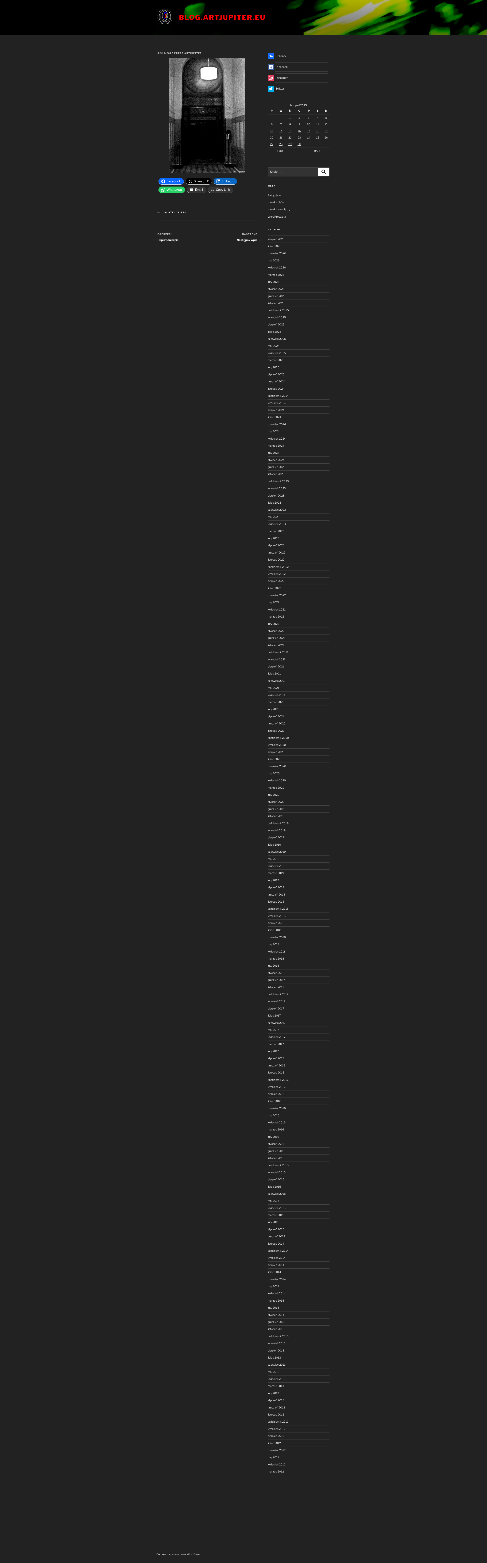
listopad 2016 (276, 1072)
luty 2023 (273, 538)
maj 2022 (273, 602)
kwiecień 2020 (277, 780)
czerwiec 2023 (277, 509)
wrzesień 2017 (276, 1001)
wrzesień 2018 (277, 915)
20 (271, 137)
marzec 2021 (276, 702)
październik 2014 (278, 1250)
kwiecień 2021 (276, 695)
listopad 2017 (276, 987)
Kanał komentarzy (279, 209)
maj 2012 (273, 1457)
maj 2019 (273, 858)
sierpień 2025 (276, 324)
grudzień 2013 (276, 1321)
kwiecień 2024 (277, 438)
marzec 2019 (276, 873)
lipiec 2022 (274, 588)
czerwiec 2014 (277, 1279)
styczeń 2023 (276, 545)
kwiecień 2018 (277, 951)
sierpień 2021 (276, 666)
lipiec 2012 (274, 1443)
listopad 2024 (276, 388)
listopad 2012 (276, 1414)
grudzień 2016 (276, 1065)
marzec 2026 (276, 274)
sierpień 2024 (276, 410)
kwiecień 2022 (277, 609)
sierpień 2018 (276, 923)
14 (280, 130)
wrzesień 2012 (276, 1428)
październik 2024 (278, 395)
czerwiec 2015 (277, 1193)
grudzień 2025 (276, 296)
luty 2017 (273, 1051)
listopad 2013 (276, 1329)
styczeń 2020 (276, 801)
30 (299, 144)
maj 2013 (273, 1371)
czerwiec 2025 (277, 338)
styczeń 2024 (276, 459)
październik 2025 (278, 310)
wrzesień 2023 (277, 488)
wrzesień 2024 (277, 403)
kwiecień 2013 (277, 1378)
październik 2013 (278, 1336)
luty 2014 (273, 1307)
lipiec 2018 (274, 930)
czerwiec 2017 (277, 1022)
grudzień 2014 (276, 1236)
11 (317, 124)
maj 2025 (273, 345)
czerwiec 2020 (277, 766)
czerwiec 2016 (277, 1108)
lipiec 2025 (274, 331)
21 (280, 137)
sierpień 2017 (276, 1008)
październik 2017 (278, 994)
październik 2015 (278, 1165)
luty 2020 (273, 794)
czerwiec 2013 (277, 1364)
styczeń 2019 (276, 887)
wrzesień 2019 (277, 830)
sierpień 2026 (276, 239)
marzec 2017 (276, 1044)
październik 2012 (278, 1421)
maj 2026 (273, 260)
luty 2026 (273, 281)
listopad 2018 (276, 901)
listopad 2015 (276, 1158)
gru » (317, 150)
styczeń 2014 (276, 1314)
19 (326, 130)
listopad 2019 (276, 816)
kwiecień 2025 (277, 353)
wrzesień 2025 (277, 317)
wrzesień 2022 (277, 573)
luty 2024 (273, 452)
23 (299, 137)
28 (280, 144)
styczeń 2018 (276, 972)
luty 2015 (273, 1222)
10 (308, 124)
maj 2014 (273, 1286)
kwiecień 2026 (277, 267)
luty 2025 (273, 367)
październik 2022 (278, 566)
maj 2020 (274, 773)
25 (317, 137)
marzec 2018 (276, 958)
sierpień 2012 (276, 1435)
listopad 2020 (276, 730)
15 (289, 130)
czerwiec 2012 (277, 1450)
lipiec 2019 (274, 844)
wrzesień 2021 (276, 659)
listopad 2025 (276, 303)
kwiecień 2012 (276, 1464)
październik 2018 (278, 908)
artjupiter (193, 53)
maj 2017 (273, 1029)
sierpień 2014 (276, 1265)
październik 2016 (278, 1079)
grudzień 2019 (276, 809)
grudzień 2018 (276, 894)
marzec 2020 (276, 787)
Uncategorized (175, 212)
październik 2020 (278, 737)
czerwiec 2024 (277, 424)
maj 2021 (273, 687)
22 (289, 137)
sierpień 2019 (276, 837)
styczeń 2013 (276, 1400)
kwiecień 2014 (277, 1293)
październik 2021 (278, 652)
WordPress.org (277, 216)
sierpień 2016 (276, 1093)
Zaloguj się (274, 195)
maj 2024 (273, 431)
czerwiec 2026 (277, 253)
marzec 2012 (276, 1471)
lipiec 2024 (274, 417)
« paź (280, 150)
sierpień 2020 (276, 752)
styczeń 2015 (276, 1229)
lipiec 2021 (274, 673)
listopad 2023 (276, 474)
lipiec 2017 (274, 1015)
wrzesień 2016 (277, 1086)
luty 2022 (273, 623)
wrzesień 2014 (277, 1257)
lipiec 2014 (274, 1272)
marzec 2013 (276, 1386)
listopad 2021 (276, 645)
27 (271, 144)
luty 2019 (273, 880)
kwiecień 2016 (277, 1122)
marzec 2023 (276, 531)
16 (299, 130)
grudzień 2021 (276, 637)
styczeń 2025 (276, 374)
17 (308, 130)
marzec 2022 (276, 616)
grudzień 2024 (276, 381)
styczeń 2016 (276, 1143)
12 (326, 124)
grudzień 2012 (276, 1407)
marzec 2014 (276, 1300)
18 (317, 130)
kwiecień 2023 (277, 524)
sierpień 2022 (276, 580)
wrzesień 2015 (277, 1172)
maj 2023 (273, 516)
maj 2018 (273, 944)
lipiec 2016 (274, 1101)
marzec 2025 (276, 360)
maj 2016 (273, 1115)
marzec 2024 (276, 445)
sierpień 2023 (276, 495)
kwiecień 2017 (276, 1036)
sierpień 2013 (276, 1350)
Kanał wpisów (276, 202)
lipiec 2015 (274, 1186)
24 (308, 137)
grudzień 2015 (276, 1151)
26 (326, 137)
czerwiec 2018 (277, 937)
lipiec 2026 (274, 246)
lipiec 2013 (274, 1357)
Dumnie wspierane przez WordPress (178, 1554)
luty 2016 (273, 1136)
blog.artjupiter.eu (222, 17)
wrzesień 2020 (277, 744)
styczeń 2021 (276, 716)
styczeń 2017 (276, 1058)
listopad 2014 (276, 1243)
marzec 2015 (276, 1215)
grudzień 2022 (276, 552)
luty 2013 (273, 1393)
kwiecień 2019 (277, 866)
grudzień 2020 (277, 723)
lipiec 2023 (274, 502)
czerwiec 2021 (277, 680)
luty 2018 (273, 965)
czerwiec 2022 (277, 595)
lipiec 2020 (274, 759)
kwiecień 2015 (277, 1208)
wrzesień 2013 (277, 1343)
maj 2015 (273, 1200)
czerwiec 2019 (277, 851)
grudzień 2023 (276, 467)
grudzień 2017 (276, 979)
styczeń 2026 (276, 288)
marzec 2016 (276, 1129)
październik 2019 (278, 823)
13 (271, 130)
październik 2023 (278, 481)
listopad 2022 (276, 559)
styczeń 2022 (276, 630)
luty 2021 (273, 709)
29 (290, 144)
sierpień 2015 (276, 1179)
